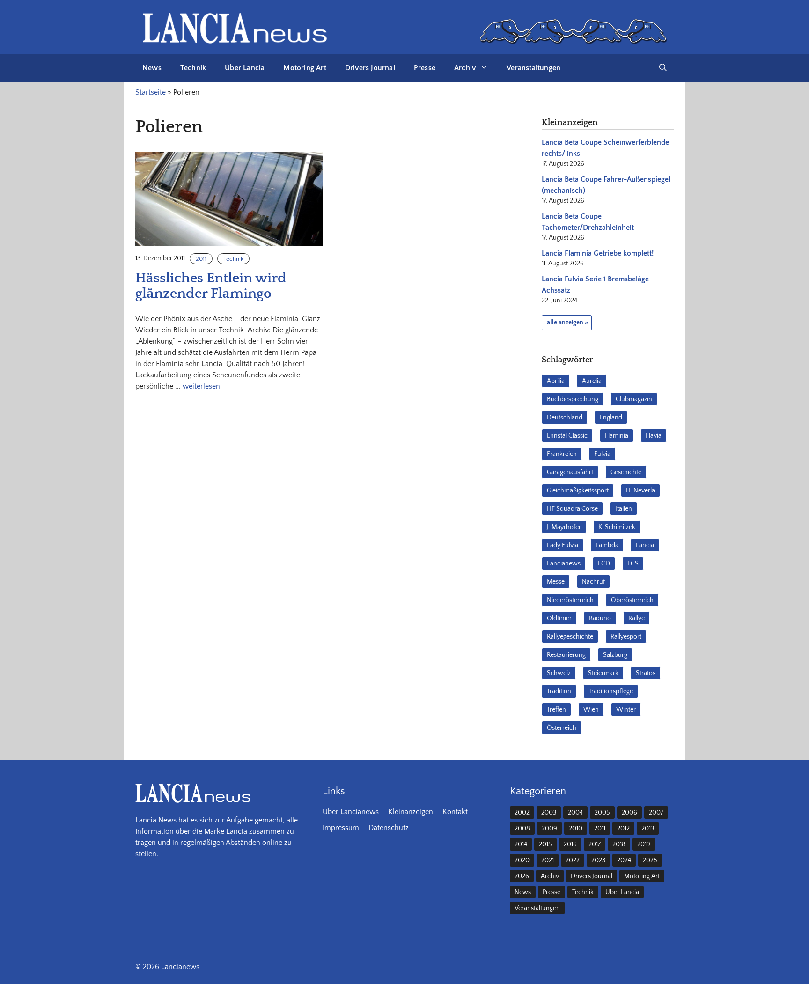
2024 (624, 860)
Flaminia (616, 436)
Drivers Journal (370, 68)
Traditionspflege (610, 691)
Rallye (636, 618)
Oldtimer (559, 618)
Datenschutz (388, 827)
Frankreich (562, 454)
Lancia (645, 545)
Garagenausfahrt (570, 472)
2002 (522, 812)
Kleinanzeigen (410, 812)
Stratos (645, 673)
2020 (522, 860)
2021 (547, 860)
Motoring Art (304, 68)
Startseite (150, 92)
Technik (193, 68)
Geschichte (625, 472)
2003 (548, 812)
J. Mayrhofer (564, 527)
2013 (647, 828)
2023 (598, 860)
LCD (604, 563)
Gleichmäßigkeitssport (578, 490)
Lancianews (564, 563)
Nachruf (593, 582)
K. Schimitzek (616, 527)
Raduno (600, 618)
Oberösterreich (632, 600)
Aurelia (592, 381)
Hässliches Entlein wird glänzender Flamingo (211, 286)
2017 (594, 844)
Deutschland (564, 417)
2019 (643, 844)
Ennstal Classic (567, 436)
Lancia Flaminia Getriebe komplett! (598, 253)
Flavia (654, 436)
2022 (573, 860)
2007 (656, 812)
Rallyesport (625, 636)
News (152, 68)
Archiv (465, 68)
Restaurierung (566, 655)
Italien (623, 509)
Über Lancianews (351, 812)
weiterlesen (201, 386)
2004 (575, 812)
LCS (633, 563)
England (611, 417)
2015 (545, 844)
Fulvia (602, 454)
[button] (663, 68)
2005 (602, 812)
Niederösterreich (570, 600)
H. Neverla (640, 490)
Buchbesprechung (572, 399)
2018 (618, 844)
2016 (570, 844)
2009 (549, 828)
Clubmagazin (634, 399)
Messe (556, 582)
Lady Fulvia (562, 545)
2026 (522, 876)
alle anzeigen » (567, 322)
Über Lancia (245, 68)
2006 (629, 812)
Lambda (607, 545)
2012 (623, 828)
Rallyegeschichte (570, 636)
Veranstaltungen (533, 68)
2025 (650, 860)
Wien (591, 709)
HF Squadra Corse (572, 509)
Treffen (556, 709)
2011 (201, 259)
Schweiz (559, 673)
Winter (626, 709)
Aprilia (556, 381)
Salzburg (615, 655)
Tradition (559, 691)
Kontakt (455, 812)
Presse (424, 68)
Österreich (561, 728)
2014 (521, 844)
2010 (575, 828)
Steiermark (603, 673)
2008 (522, 828)
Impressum (341, 827)
